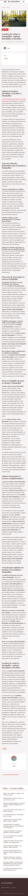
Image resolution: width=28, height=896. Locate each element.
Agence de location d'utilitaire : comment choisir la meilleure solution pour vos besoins (14, 804)
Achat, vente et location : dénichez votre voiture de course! (13, 794)
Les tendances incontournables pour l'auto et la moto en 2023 (12, 869)
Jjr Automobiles (14, 1)
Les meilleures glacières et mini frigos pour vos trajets (13, 815)
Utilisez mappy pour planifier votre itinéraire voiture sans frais (12, 846)
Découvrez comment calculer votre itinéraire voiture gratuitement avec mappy (12, 852)
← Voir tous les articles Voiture (10, 774)
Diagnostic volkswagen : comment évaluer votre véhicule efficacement (12, 857)
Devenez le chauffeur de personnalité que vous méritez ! (13, 836)
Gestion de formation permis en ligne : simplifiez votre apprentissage (13, 841)
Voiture (8, 7)
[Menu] (23, 1)
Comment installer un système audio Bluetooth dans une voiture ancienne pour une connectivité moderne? (13, 863)
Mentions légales (5, 887)
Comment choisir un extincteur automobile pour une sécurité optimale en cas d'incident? (13, 826)
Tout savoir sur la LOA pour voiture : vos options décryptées (13, 810)
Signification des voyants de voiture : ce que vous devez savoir (13, 798)
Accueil (3, 7)
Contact (13, 887)
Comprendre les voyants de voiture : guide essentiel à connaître (12, 820)
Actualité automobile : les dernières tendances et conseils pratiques (12, 831)
